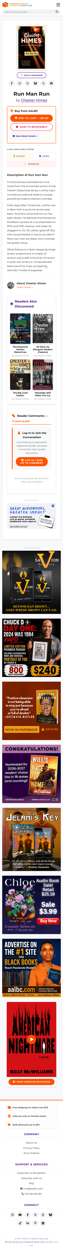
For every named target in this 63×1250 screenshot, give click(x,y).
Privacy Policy (31, 1148)
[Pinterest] (35, 1223)
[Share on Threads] (27, 83)
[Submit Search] (56, 11)
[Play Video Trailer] (31, 1039)
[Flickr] (43, 1223)
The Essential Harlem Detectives (20, 350)
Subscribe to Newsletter (31, 1173)
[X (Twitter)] (35, 1215)
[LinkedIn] (28, 1223)
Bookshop (33, 164)
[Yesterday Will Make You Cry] (43, 375)
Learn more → (25, 287)
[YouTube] (20, 1215)
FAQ (31, 1183)
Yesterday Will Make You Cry (43, 394)
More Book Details (25, 136)
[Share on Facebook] (12, 83)
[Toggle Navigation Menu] (58, 4)
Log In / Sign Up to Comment (31, 461)
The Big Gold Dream (20, 394)
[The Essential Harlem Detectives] (20, 329)
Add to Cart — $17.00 (33, 118)
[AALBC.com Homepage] (17, 5)
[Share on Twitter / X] (43, 83)
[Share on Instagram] (20, 83)
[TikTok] (20, 1223)
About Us (31, 1142)
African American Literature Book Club (25, 1242)
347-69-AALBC (33, 1193)
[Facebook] (28, 1215)
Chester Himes (34, 100)
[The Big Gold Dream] (20, 375)
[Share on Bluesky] (35, 83)
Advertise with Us (31, 1178)
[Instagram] (12, 1215)
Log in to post (22, 421)
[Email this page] (51, 83)
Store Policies (32, 1153)
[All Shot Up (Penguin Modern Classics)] (43, 329)
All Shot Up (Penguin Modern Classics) (43, 350)
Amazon (20, 156)
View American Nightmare (33, 1082)
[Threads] (43, 1215)
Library (45, 156)
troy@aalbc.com (33, 1188)
